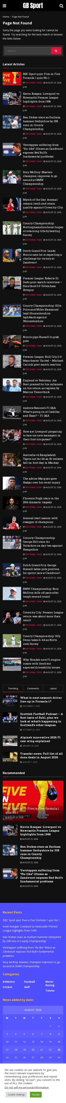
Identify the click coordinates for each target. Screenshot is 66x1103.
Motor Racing (49, 983)
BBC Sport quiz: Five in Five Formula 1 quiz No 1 (41, 76)
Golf (27, 987)
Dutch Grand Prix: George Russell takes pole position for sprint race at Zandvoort (41, 569)
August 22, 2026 (53, 267)
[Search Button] (56, 50)
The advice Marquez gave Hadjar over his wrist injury (41, 480)
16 (59, 1041)
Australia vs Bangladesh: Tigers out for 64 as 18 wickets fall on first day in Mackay (43, 458)
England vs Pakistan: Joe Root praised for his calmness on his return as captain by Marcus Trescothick (43, 386)
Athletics (9, 981)
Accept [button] (35, 1094)
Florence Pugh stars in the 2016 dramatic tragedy (41, 500)
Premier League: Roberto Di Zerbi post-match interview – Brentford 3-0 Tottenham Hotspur (42, 284)
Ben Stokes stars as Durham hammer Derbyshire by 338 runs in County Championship (41, 123)
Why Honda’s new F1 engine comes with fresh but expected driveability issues (41, 663)
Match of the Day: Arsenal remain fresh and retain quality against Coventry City (43, 203)
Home (6, 16)
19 (24, 1049)
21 (41, 1049)
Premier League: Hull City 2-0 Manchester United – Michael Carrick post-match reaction (43, 360)
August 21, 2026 (53, 625)
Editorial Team (33, 82)
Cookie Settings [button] (16, 1094)
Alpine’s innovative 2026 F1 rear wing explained (40, 739)
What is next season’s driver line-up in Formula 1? (41, 699)
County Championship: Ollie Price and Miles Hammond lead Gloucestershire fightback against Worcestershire (42, 313)
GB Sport (33, 5)
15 (50, 1041)
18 (15, 1049)
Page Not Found (20, 16)
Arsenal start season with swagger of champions (40, 520)
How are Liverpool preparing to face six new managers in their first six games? (42, 435)
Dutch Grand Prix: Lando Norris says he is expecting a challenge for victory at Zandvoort (42, 256)
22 (50, 1049)
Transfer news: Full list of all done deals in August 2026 (41, 755)
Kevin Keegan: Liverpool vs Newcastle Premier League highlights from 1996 (41, 97)
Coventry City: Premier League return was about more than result (43, 616)
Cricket (7, 987)
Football (29, 981)
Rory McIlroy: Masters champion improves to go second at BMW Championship (40, 178)
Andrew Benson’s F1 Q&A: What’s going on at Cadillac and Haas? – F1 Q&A (41, 411)
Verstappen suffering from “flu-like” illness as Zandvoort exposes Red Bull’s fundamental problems (43, 150)
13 (33, 1041)
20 (33, 1049)
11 (15, 1041)
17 (7, 1049)
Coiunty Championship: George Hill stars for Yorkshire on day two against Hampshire (43, 543)
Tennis (49, 990)
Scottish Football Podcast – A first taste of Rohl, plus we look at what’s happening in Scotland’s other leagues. (41, 719)
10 (7, 1041)
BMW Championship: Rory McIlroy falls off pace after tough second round (41, 592)
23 (59, 1049)
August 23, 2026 (53, 82)
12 (24, 1041)
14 (41, 1041)
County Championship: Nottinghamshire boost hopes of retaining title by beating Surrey (43, 229)
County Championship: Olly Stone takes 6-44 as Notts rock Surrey (41, 640)
